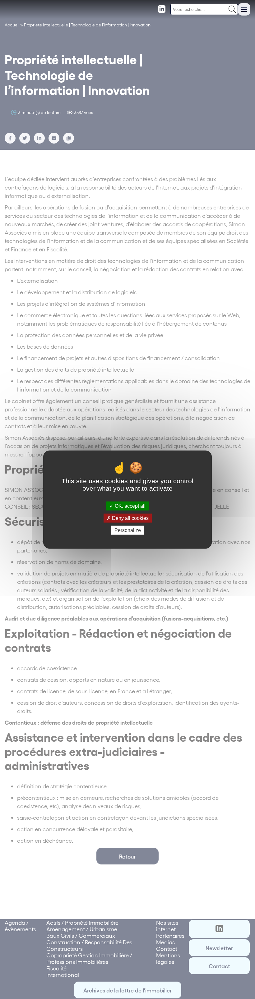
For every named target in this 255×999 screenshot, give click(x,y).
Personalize (127, 530)
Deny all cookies (130, 517)
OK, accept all (130, 505)
